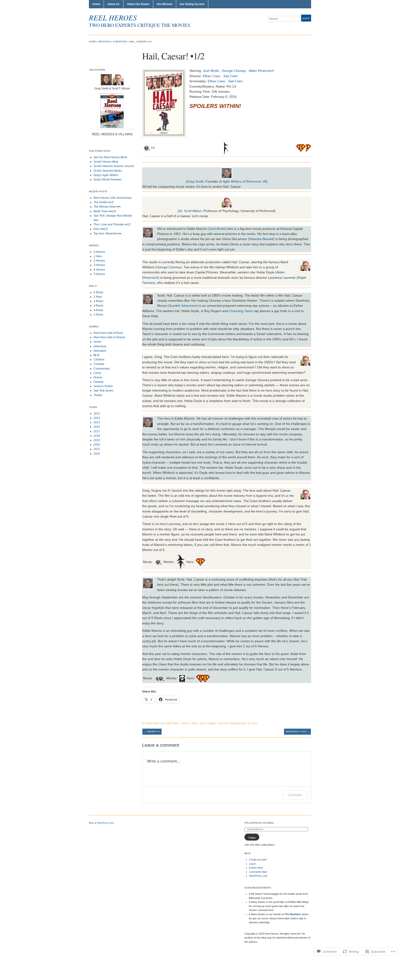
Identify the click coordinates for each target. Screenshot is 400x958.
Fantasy (98, 381)
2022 (97, 453)
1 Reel (98, 296)
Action (97, 341)
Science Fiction (103, 386)
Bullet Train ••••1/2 (105, 211)
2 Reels (98, 301)
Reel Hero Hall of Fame (108, 333)
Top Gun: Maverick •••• (107, 233)
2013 (97, 413)
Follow (252, 837)
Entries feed (255, 867)
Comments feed (258, 871)
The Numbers (292, 914)
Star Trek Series (103, 390)
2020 (97, 444)
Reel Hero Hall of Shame (109, 337)
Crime (97, 373)
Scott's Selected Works (108, 170)
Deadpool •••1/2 (297, 731)
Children (99, 359)
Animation (100, 350)
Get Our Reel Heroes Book (110, 157)
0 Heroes (99, 251)
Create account (257, 859)
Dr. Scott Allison (190, 211)
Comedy (99, 364)
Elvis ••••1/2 (101, 229)
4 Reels (98, 310)
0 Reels (98, 292)
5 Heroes (99, 274)
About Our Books (138, 4)
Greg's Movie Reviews (108, 179)
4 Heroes (99, 269)
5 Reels (98, 314)
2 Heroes (99, 260)
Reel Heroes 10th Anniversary (112, 197)
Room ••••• (152, 731)
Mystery (223, 723)
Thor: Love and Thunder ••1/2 (112, 224)
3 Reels (98, 305)
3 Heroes (99, 265)
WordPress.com (258, 875)
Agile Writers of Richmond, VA (244, 181)
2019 (97, 440)
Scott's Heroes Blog (106, 161)
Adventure (100, 346)
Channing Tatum (241, 311)
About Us (113, 4)
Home (96, 4)
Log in (252, 863)
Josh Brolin (217, 229)
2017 (97, 431)
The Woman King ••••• (107, 206)
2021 (97, 449)
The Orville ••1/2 (104, 202)
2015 (97, 422)
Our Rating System (192, 4)
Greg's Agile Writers (106, 175)
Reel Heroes (113, 17)
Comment (295, 795)
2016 (97, 426)
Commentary (102, 368)
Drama (98, 377)
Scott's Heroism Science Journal (114, 166)
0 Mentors (120, 41)
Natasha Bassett (261, 239)
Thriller (98, 395)
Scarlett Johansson (183, 305)
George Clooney (168, 267)
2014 (97, 418)
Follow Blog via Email (259, 823)
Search (306, 18)
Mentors (104, 41)
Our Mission (164, 4)
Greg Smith (195, 181)
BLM (96, 355)
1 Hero (98, 256)
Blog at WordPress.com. (102, 823)
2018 (97, 435)
